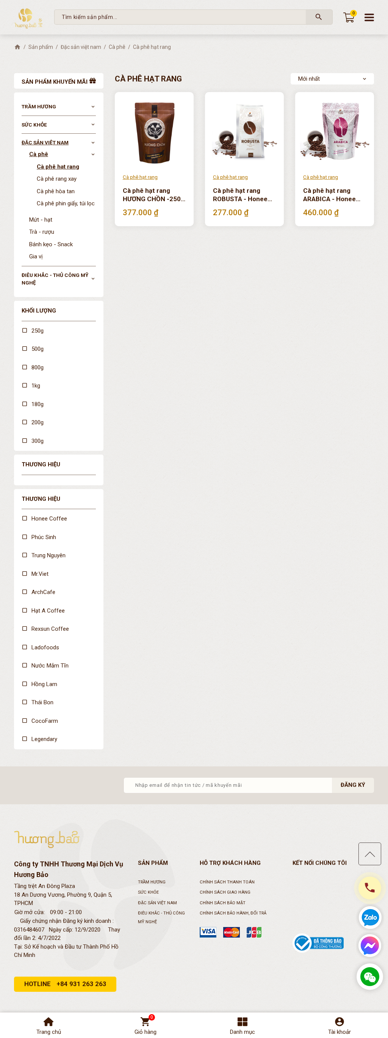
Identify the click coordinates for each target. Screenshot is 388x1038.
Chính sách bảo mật (223, 902)
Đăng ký (353, 785)
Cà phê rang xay (57, 178)
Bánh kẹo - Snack (51, 244)
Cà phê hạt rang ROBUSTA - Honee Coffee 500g (240, 195)
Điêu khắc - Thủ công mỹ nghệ (55, 279)
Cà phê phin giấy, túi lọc (66, 203)
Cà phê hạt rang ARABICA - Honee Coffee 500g (329, 195)
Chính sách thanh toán (227, 882)
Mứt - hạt (40, 219)
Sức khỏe (34, 125)
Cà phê (38, 154)
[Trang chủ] (17, 47)
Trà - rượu (41, 231)
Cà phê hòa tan (56, 191)
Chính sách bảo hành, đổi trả (233, 913)
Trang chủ (48, 1032)
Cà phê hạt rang (58, 166)
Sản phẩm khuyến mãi (55, 81)
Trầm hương (39, 106)
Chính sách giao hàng (225, 892)
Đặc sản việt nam (45, 142)
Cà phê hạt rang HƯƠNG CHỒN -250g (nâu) (154, 195)
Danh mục (242, 1032)
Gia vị (36, 256)
